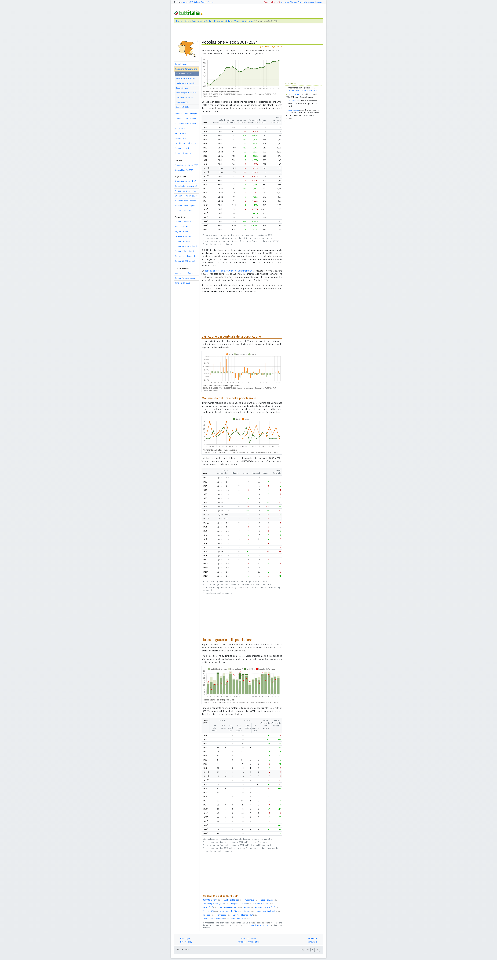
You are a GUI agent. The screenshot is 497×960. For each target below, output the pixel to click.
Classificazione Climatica (185, 143)
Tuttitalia (178, 2)
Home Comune (181, 64)
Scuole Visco (180, 128)
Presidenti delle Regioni (185, 206)
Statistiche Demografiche (186, 69)
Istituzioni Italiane (248, 938)
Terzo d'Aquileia (240, 919)
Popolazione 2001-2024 (185, 74)
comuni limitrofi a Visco (259, 925)
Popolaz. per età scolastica (186, 83)
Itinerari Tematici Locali (185, 278)
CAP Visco (292, 101)
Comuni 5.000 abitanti (185, 261)
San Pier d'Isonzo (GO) (245, 915)
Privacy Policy (186, 942)
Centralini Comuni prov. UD (186, 186)
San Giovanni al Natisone (216, 919)
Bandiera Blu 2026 (272, 2)
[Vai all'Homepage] (189, 12)
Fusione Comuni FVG (183, 210)
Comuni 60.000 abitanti (186, 246)
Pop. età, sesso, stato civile (185, 78)
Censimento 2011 (182, 107)
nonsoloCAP (188, 2)
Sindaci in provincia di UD (185, 181)
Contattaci (312, 942)
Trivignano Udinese (240, 903)
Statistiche (302, 2)
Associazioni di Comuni (185, 273)
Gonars (249, 911)
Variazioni (285, 2)
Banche (318, 2)
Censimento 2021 (182, 102)
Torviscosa (224, 915)
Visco (237, 21)
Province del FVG (182, 226)
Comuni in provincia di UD (185, 221)
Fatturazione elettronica (185, 123)
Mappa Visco (293, 110)
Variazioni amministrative (248, 942)
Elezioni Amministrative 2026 (186, 165)
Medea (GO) (210, 907)
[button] (312, 950)
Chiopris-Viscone (263, 903)
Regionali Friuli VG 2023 (184, 170)
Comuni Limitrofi (182, 148)
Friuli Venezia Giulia (201, 21)
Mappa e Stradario (183, 153)
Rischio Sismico (181, 138)
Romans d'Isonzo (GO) (267, 907)
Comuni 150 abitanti (184, 251)
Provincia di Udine (223, 21)
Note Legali (185, 938)
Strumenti (312, 938)
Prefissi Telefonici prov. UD (186, 191)
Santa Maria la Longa (231, 907)
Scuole (311, 2)
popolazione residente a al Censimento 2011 (229, 270)
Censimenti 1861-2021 (184, 97)
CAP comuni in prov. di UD (186, 196)
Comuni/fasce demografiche (186, 256)
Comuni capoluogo (183, 241)
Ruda (248, 907)
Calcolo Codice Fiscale (204, 2)
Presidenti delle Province (185, 201)
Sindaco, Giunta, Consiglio (186, 114)
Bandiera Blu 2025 (182, 283)
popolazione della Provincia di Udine (301, 90)
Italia (186, 21)
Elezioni (293, 2)
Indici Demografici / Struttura (186, 93)
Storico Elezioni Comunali (185, 118)
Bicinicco (209, 915)
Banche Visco (180, 133)
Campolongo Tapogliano (215, 903)
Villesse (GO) (210, 911)
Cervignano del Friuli (231, 911)
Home (179, 21)
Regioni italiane (181, 231)
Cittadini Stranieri (182, 88)
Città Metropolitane (183, 236)
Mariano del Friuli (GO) (268, 911)
